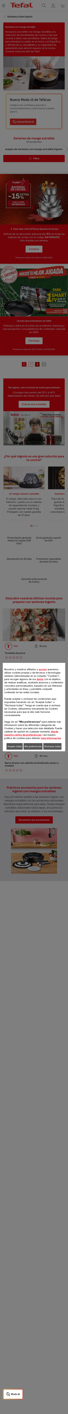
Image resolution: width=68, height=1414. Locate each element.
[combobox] (19, 691)
